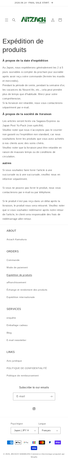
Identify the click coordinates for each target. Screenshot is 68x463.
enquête (11, 317)
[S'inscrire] (51, 396)
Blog (9, 332)
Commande (13, 260)
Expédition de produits (19, 275)
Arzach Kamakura (17, 239)
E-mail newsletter (16, 340)
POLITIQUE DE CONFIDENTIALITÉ (27, 368)
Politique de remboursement (23, 375)
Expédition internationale (21, 297)
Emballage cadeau (17, 325)
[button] (6, 20)
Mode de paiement (17, 267)
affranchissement (16, 282)
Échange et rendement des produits (27, 289)
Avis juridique (14, 360)
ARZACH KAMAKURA (21, 454)
